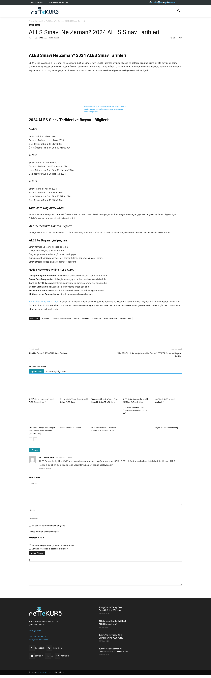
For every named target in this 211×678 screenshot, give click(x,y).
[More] (71, 44)
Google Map (35, 630)
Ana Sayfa (33, 21)
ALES (41, 21)
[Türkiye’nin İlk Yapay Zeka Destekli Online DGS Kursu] (89, 611)
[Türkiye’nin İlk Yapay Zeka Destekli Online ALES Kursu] (74, 387)
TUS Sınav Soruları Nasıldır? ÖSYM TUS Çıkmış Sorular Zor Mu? (135, 410)
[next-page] (35, 439)
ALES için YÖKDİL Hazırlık (70, 428)
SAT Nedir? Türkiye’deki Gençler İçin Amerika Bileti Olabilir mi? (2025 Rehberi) (42, 431)
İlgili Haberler (36, 371)
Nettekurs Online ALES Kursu (43, 301)
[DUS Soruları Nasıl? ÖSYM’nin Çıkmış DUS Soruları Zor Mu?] (105, 415)
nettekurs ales (125, 318)
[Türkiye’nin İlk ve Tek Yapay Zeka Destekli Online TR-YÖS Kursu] (105, 387)
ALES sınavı (96, 318)
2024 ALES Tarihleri (81, 318)
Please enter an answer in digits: (44, 531)
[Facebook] (32, 44)
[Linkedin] (51, 44)
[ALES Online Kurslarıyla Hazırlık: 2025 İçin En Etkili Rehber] (137, 387)
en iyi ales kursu (110, 318)
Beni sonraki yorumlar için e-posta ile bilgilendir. (53, 545)
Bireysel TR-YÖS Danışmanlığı (166, 428)
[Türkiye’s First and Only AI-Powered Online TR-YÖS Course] (89, 652)
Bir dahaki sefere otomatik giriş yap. (49, 525)
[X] (38, 44)
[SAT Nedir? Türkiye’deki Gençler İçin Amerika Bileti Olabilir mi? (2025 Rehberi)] (43, 415)
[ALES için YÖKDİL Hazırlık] (74, 415)
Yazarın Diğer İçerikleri (56, 371)
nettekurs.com (46, 457)
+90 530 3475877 (37, 636)
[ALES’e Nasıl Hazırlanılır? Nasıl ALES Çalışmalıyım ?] (43, 387)
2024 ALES (45, 318)
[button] (178, 10)
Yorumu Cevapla (45, 469)
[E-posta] (58, 44)
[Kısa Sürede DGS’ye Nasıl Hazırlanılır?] (168, 387)
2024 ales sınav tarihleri (61, 318)
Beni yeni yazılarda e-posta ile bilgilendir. (50, 549)
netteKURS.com (40, 38)
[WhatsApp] (45, 44)
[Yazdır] (65, 44)
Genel (37, 25)
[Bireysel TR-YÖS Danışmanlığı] (168, 415)
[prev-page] (30, 439)
